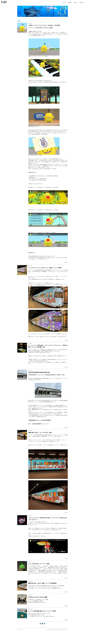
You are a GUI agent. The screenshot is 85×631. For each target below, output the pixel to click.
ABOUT (75, 2)
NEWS (64, 2)
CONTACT (82, 2)
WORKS (69, 2)
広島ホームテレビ (20, 629)
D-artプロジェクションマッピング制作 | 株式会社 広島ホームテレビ (4, 2)
